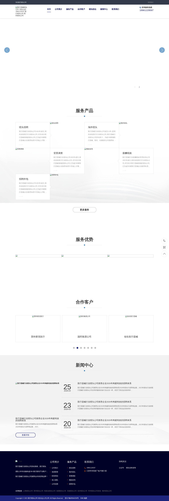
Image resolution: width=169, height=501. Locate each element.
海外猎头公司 (107, 491)
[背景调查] (33, 161)
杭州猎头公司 (82, 491)
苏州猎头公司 (38, 491)
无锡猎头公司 (72, 491)
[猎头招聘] (67, 135)
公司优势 (55, 484)
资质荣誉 (55, 472)
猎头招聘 (72, 468)
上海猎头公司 (28, 491)
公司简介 (55, 468)
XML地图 (83, 498)
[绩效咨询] (101, 161)
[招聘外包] (67, 187)
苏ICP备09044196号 (72, 498)
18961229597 (91, 468)
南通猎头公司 (61, 491)
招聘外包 (72, 484)
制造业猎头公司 (50, 491)
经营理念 (55, 476)
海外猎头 (72, 472)
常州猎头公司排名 (94, 491)
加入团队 (55, 480)
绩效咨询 (72, 480)
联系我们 (150, 2)
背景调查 (72, 476)
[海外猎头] (136, 135)
